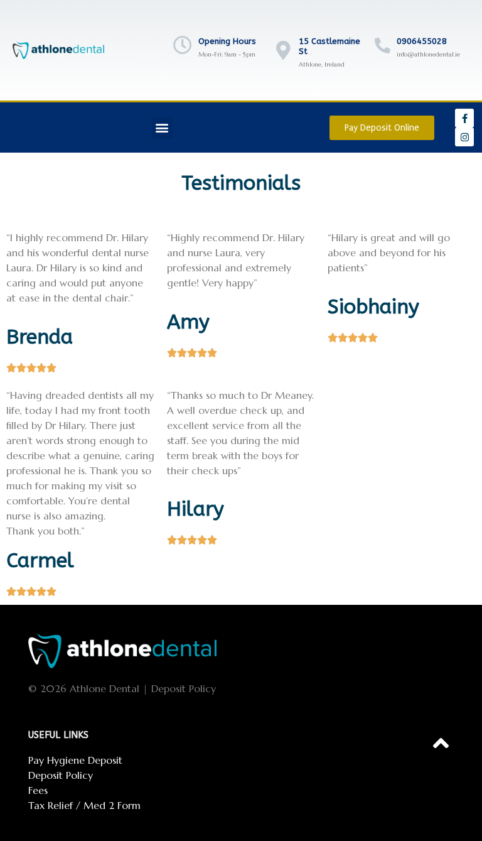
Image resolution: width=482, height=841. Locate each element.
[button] (162, 127)
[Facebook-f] (464, 118)
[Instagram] (464, 137)
